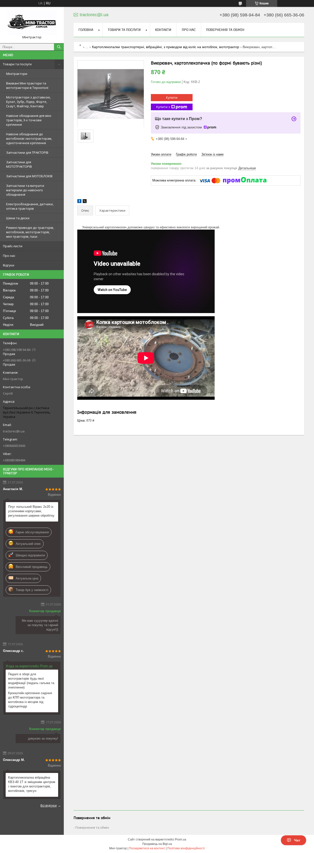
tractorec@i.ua (14, 431)
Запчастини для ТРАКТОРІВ (27, 152)
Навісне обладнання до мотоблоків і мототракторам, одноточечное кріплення (29, 138)
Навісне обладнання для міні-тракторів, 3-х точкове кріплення (29, 120)
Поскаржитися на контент (147, 848)
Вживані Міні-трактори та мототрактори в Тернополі (27, 85)
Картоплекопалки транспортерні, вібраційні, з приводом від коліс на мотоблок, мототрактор (165, 47)
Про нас (9, 255)
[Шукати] (59, 47)
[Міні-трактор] (32, 23)
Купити (171, 97)
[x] (85, 202)
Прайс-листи (12, 246)
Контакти (163, 30)
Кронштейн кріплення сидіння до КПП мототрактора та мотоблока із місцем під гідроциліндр (30, 699)
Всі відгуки (48, 805)
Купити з (163, 107)
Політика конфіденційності (186, 848)
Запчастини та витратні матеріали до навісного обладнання (25, 190)
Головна (85, 30)
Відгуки (8, 265)
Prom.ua (180, 839)
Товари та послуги (17, 64)
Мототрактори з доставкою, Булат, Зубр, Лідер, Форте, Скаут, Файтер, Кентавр (28, 101)
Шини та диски (17, 218)
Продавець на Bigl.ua (157, 844)
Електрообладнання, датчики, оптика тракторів (29, 206)
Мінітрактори (16, 73)
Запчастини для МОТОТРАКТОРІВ (19, 164)
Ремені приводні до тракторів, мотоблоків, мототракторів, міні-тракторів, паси (30, 232)
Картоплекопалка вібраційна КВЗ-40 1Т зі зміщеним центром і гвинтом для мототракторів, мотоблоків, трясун (31, 784)
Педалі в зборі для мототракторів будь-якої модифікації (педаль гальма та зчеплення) (31, 680)
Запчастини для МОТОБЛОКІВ (29, 176)
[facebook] (79, 202)
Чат (297, 840)
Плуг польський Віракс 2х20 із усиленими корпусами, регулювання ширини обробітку (31, 511)
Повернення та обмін (225, 30)
